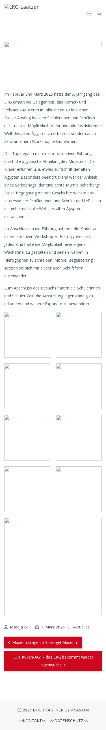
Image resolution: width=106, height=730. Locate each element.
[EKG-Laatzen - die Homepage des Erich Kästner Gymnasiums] (22, 13)
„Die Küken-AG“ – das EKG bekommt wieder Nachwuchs (53, 661)
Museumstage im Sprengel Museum (44, 642)
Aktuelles (81, 627)
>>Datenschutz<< (67, 720)
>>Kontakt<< (32, 720)
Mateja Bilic (20, 627)
